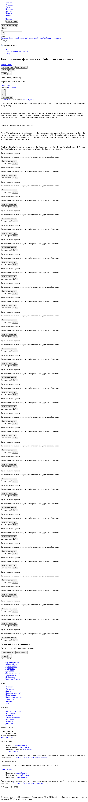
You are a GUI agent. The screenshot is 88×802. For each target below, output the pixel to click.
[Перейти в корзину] (5, 41)
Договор (9, 701)
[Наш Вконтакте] (7, 791)
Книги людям (56, 38)
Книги (8, 691)
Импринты (13, 38)
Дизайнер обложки (13, 673)
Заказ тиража (11, 675)
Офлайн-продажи (12, 662)
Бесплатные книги (13, 717)
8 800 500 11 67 (7, 737)
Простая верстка (12, 665)
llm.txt (8, 703)
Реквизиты (10, 699)
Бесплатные (32, 38)
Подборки (47, 38)
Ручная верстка (11, 667)
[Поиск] (3, 33)
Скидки (40, 38)
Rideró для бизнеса (13, 679)
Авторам (9, 11)
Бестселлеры (23, 38)
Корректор (10, 671)
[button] (44, 33)
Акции (8, 15)
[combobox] (44, 30)
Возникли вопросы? (13, 693)
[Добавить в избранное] (3, 90)
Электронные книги (13, 711)
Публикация (10, 677)
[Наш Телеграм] (6, 793)
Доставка (9, 723)
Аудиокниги (10, 713)
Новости (9, 13)
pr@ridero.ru (13, 751)
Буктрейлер (10, 669)
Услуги (8, 7)
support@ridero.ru (22, 745)
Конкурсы (9, 9)
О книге (4, 100)
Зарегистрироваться (9, 161)
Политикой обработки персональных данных (30, 757)
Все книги (5, 38)
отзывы (10, 100)
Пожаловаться (7, 97)
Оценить (14, 88)
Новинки (9, 715)
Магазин (9, 3)
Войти (4, 28)
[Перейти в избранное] (2, 41)
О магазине (10, 689)
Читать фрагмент (8, 70)
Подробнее (5, 85)
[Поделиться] (3, 94)
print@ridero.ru (23, 747)
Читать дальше (6, 769)
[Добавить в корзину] (10, 73)
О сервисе (9, 5)
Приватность (11, 695)
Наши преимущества (14, 697)
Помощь (9, 19)
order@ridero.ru (28, 749)
